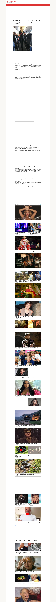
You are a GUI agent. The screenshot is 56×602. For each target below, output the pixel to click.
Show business (22, 4)
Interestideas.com (11, 1)
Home (9, 4)
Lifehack (26, 4)
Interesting (12, 4)
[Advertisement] (28, 12)
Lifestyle (17, 4)
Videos (30, 4)
